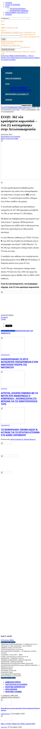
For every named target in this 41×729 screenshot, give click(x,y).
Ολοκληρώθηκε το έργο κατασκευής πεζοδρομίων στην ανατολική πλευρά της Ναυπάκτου (19, 363)
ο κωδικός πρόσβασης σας (30, 37)
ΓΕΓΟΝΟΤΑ (4, 388)
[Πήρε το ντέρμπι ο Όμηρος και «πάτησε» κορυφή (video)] (6, 720)
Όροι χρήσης (11, 689)
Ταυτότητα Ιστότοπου (16, 684)
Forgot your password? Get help (12, 41)
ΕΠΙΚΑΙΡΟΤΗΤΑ (5, 354)
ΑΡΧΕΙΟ (8, 14)
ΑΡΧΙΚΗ (8, 3)
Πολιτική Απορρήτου (15, 687)
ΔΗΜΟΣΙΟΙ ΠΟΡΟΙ (13, 682)
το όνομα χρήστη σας (28, 34)
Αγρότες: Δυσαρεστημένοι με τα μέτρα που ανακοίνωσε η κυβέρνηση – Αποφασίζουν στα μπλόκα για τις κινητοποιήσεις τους (19, 398)
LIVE (7, 7)
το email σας (25, 47)
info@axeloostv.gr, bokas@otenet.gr (23, 439)
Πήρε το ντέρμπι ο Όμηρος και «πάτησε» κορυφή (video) (18, 724)
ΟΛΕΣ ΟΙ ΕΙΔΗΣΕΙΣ (12, 5)
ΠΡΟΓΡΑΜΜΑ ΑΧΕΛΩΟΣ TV (16, 12)
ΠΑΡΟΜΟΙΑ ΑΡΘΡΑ (8, 331)
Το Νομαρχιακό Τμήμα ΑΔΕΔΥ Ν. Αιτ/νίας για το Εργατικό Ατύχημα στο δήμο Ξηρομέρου (20, 432)
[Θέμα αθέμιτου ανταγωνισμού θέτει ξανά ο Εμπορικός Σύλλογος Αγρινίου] (6, 705)
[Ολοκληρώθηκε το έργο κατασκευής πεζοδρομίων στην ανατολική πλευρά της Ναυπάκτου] (13, 353)
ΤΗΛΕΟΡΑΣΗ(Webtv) (18, 9)
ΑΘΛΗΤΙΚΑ (4, 727)
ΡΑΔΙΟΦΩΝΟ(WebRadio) (19, 10)
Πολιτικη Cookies (13, 691)
